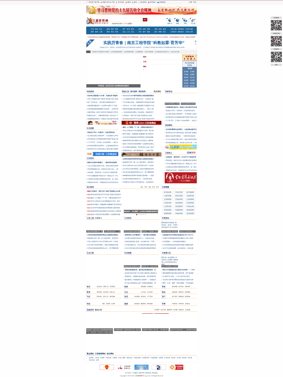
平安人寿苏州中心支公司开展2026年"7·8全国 (138, 165)
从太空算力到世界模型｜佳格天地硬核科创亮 (138, 169)
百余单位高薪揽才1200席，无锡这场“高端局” (182, 37)
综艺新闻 (112, 286)
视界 (92, 32)
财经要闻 (187, 292)
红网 (97, 360)
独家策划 (168, 91)
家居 (132, 29)
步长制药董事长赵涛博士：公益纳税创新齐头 (102, 145)
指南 (148, 32)
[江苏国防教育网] (129, 52)
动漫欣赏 (181, 310)
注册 (190, 2)
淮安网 (186, 83)
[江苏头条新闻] (148, 52)
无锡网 (192, 71)
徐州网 (192, 80)
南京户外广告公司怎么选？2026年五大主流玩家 (154, 37)
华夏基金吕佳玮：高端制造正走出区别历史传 (102, 182)
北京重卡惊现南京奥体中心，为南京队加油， (140, 238)
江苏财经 (90, 158)
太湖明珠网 (167, 199)
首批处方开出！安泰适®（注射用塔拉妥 (101, 132)
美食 (163, 287)
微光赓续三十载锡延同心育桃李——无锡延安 (140, 280)
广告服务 (135, 373)
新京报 (173, 358)
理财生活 (181, 292)
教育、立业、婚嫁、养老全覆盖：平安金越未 (178, 283)
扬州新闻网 (190, 210)
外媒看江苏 (166, 253)
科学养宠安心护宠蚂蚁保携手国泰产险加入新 (102, 139)
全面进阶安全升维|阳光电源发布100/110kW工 (178, 235)
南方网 (190, 358)
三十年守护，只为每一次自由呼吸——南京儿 (102, 142)
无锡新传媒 (190, 196)
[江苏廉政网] (139, 52)
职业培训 (106, 292)
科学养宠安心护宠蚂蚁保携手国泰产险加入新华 (170, 47)
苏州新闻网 (190, 203)
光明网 (161, 358)
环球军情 (181, 303)
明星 (160, 32)
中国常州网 (167, 203)
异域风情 (150, 286)
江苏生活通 (189, 29)
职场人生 (112, 292)
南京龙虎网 (179, 196)
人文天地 (143, 292)
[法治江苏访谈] (175, 52)
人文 (128, 32)
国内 (112, 29)
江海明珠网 (190, 199)
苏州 (145, 187)
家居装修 (187, 296)
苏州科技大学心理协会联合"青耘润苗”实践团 (102, 149)
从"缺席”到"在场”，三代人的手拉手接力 (176, 276)
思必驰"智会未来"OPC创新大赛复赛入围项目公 (141, 273)
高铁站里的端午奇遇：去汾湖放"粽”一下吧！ (140, 241)
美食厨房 (187, 286)
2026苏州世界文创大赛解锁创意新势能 (98, 37)
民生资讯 (157, 91)
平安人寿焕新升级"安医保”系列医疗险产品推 (102, 99)
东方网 (179, 358)
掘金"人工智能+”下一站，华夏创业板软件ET (138, 127)
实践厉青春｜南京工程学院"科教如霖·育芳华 (102, 112)
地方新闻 (90, 187)
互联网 (108, 303)
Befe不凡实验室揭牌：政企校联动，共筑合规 (178, 248)
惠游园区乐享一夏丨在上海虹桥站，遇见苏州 (138, 162)
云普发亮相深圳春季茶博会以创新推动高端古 (138, 159)
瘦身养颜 (174, 286)
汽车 (140, 32)
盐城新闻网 (179, 210)
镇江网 (192, 77)
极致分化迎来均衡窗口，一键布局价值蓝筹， (102, 162)
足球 (160, 29)
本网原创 (165, 218)
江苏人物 (173, 29)
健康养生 (143, 303)
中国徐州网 (179, 199)
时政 (96, 29)
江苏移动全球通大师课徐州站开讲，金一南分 (102, 179)
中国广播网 (121, 358)
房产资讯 (174, 296)
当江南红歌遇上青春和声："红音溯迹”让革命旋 (141, 47)
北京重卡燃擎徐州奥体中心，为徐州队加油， (138, 179)
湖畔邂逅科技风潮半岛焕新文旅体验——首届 (138, 175)
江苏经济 (173, 32)
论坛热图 (187, 310)
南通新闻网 (167, 213)
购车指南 (112, 296)
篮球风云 (143, 296)
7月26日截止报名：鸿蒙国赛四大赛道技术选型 (138, 102)
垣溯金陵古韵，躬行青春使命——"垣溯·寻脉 (138, 150)
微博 (129, 2)
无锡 (149, 187)
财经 (140, 29)
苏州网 (186, 71)
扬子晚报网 (190, 192)
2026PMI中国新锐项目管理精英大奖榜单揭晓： (139, 137)
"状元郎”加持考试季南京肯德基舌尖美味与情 (178, 280)
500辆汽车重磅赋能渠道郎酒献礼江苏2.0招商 (178, 238)
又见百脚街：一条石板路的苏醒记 (174, 241)
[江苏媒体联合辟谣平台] (162, 52)
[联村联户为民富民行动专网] (100, 52)
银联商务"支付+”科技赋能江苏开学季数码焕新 (125, 37)
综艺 (164, 32)
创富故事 (174, 292)
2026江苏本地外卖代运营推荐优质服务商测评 (140, 248)
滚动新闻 (143, 2)
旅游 (126, 287)
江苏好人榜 (189, 32)
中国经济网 (137, 358)
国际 (116, 29)
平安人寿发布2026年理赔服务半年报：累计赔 (138, 130)
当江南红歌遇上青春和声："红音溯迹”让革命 (102, 136)
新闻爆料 (168, 125)
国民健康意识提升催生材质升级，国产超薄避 (178, 273)
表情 (96, 32)
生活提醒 (90, 128)
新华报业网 (167, 192)
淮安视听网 (179, 203)
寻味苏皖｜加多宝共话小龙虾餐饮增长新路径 (181, 160)
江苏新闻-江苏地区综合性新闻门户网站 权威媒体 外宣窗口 (97, 21)
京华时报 (167, 358)
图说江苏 (98, 310)
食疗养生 (181, 286)
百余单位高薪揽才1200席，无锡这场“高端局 (102, 95)
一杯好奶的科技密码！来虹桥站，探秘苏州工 (138, 112)
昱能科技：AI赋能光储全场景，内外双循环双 (140, 276)
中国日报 (108, 358)
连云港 (192, 86)
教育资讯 (99, 292)
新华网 (91, 358)
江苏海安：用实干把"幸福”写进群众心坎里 (137, 115)
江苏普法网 (167, 206)
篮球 (164, 29)
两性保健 (150, 303)
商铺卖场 (181, 296)
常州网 (186, 74)
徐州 (153, 187)
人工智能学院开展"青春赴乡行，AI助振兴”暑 (138, 99)
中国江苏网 (179, 192)
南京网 (190, 68)
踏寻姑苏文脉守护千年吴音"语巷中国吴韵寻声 (138, 119)
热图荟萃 (90, 310)
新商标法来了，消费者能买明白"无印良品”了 (102, 115)
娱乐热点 (99, 286)
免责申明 (141, 373)
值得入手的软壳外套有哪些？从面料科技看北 (138, 144)
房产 (124, 29)
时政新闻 (181, 29)
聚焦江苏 (125, 91)
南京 (142, 187)
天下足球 (150, 296)
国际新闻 (142, 91)
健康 (126, 304)
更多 (119, 253)
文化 (124, 32)
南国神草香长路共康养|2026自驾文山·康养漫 (138, 140)
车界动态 (99, 296)
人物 (100, 32)
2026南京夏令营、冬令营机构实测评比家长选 (140, 245)
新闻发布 (181, 32)
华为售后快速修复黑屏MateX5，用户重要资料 (138, 172)
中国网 (102, 358)
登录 (194, 2)
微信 (135, 2)
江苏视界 (156, 310)
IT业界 (113, 303)
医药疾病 (137, 303)
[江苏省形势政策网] (116, 52)
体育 (156, 29)
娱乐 (156, 32)
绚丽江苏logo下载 (109, 2)
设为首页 (121, 2)
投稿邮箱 (162, 2)
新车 (144, 32)
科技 (88, 304)
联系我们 (153, 2)
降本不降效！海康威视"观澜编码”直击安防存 (138, 134)
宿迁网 (186, 86)
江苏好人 (98, 218)
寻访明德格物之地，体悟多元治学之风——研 (102, 169)
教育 (108, 32)
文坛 (132, 32)
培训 (116, 32)
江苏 (92, 29)
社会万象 (90, 253)
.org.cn (145, 376)
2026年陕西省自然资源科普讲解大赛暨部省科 (178, 245)
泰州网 (192, 83)
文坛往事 (150, 292)
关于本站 (128, 373)
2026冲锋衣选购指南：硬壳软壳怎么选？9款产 (138, 147)
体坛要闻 (137, 296)
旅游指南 (143, 286)
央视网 (115, 358)
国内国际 (133, 91)
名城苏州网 (179, 213)
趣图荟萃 (169, 310)
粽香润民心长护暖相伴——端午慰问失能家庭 (140, 235)
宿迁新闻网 (190, 213)
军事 (163, 304)
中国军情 (174, 303)
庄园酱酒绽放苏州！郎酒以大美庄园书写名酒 (102, 119)
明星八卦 (106, 286)
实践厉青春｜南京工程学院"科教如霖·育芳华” (143, 42)
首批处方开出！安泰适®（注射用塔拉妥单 (112, 47)
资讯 (112, 32)
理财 (148, 29)
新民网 (184, 358)
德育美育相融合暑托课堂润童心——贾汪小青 (138, 109)
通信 (103, 303)
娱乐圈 (175, 310)
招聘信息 (148, 373)
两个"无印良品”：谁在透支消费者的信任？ (102, 102)
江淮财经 (127, 218)
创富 (144, 29)
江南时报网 (167, 196)
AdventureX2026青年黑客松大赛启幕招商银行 (138, 95)
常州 (157, 187)
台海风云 (187, 303)
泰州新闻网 (167, 210)
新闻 (108, 29)
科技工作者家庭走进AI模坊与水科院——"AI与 (179, 270)
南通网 (192, 74)
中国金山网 (190, 206)
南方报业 (92, 360)
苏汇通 (193, 21)
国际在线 (129, 358)
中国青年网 (145, 358)
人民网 (97, 358)
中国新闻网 (153, 358)
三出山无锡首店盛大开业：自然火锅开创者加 (102, 166)
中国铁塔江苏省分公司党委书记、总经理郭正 (138, 182)
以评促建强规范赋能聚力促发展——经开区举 (102, 109)
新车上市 (106, 296)
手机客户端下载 (93, 2)
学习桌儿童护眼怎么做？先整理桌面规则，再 (140, 283)
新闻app (169, 21)
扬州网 (186, 77)
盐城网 (186, 80)
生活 (100, 29)
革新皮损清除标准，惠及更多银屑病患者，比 (140, 270)
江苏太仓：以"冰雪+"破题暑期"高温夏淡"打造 (138, 105)
